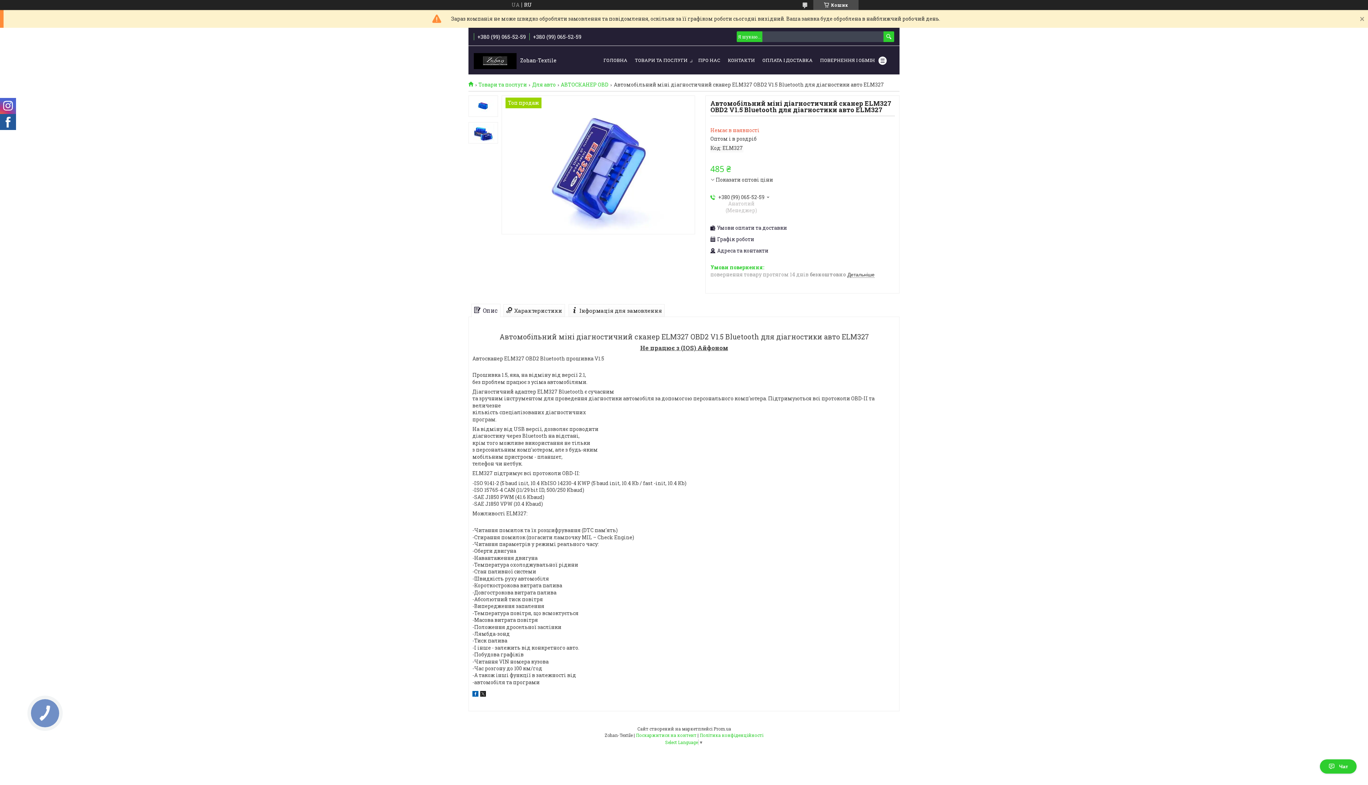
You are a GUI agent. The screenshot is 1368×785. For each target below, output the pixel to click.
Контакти (741, 60)
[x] (483, 694)
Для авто (544, 85)
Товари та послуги (661, 60)
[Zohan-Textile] (495, 60)
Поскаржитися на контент (666, 735)
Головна (615, 60)
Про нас (709, 60)
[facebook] (475, 694)
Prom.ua (722, 729)
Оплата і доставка (787, 60)
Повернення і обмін (847, 60)
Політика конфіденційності (731, 735)
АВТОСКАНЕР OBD (584, 85)
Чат (1343, 766)
